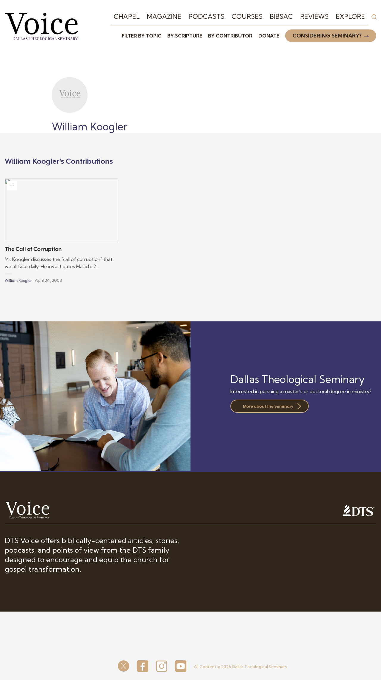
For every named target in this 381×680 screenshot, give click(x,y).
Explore (350, 16)
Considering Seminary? (327, 35)
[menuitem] (127, 16)
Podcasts (206, 16)
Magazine (164, 16)
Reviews (314, 16)
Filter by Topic (141, 36)
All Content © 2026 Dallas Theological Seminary (240, 666)
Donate (268, 36)
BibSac (281, 16)
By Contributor (230, 36)
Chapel (127, 16)
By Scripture (184, 36)
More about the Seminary (268, 406)
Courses (247, 16)
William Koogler (18, 281)
